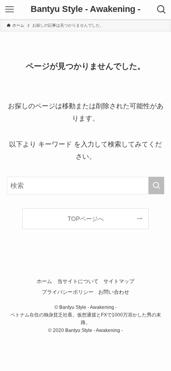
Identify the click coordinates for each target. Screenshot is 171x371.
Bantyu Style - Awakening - (85, 9)
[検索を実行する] (156, 185)
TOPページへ (86, 218)
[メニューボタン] (9, 9)
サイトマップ (118, 281)
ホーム (44, 281)
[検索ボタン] (161, 9)
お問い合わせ (113, 292)
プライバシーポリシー (67, 292)
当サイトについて (78, 281)
